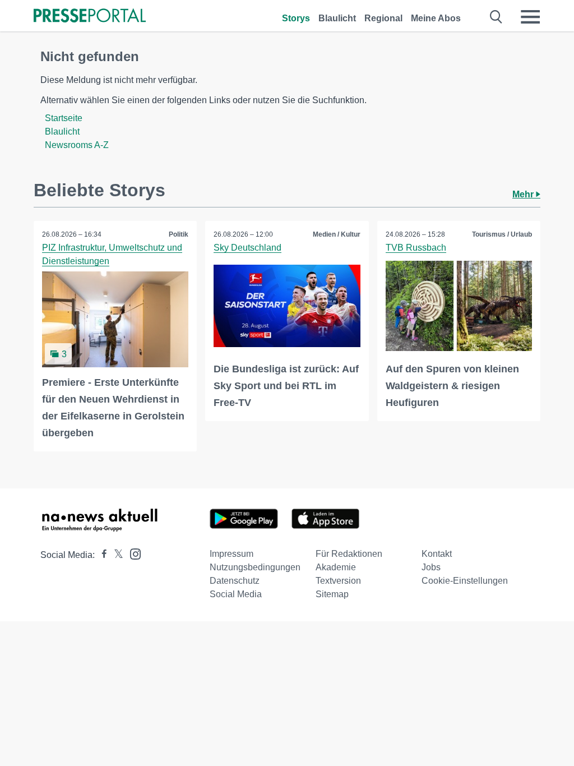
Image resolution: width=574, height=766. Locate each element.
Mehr (524, 194)
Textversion (338, 580)
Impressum (231, 554)
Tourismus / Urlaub (502, 234)
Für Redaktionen (349, 554)
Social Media (236, 594)
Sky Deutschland (247, 247)
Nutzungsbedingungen (255, 567)
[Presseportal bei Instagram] (132, 553)
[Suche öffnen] (496, 17)
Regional (383, 18)
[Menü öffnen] (530, 17)
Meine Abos (436, 18)
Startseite (63, 118)
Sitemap (332, 594)
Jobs (431, 567)
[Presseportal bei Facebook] (101, 555)
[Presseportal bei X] (115, 555)
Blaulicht (337, 18)
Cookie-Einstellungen (465, 580)
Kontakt (437, 554)
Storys (296, 18)
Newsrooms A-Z (77, 145)
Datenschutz (235, 580)
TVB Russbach (416, 247)
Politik (178, 234)
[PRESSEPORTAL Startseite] (90, 16)
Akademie (336, 567)
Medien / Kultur (336, 234)
